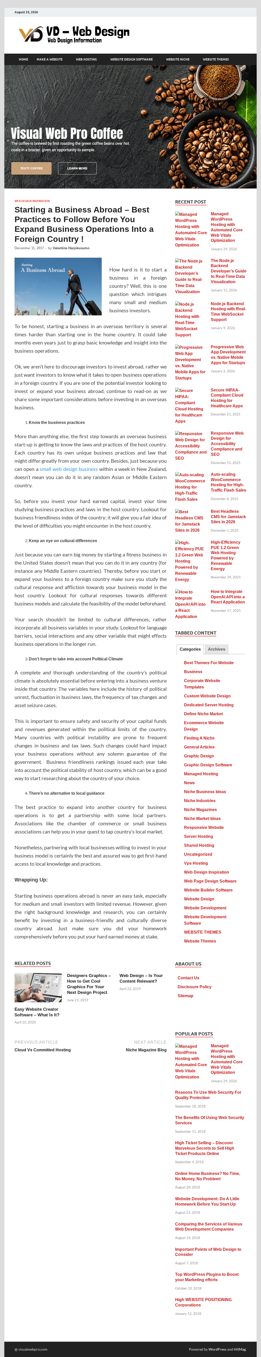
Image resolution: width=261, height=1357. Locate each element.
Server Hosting (198, 836)
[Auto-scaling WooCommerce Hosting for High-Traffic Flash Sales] (191, 475)
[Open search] (244, 59)
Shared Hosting (199, 845)
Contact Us (188, 978)
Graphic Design (199, 756)
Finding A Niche (199, 738)
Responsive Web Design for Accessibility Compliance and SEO (227, 444)
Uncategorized (198, 854)
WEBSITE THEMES (216, 59)
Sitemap (185, 996)
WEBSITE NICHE (177, 59)
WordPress (217, 1349)
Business (193, 672)
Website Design (199, 899)
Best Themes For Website (209, 663)
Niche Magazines (200, 809)
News (189, 783)
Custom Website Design (207, 696)
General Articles (199, 747)
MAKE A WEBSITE (49, 59)
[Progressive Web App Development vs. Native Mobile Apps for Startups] (191, 348)
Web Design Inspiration (32, 201)
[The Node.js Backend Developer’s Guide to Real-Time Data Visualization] (191, 261)
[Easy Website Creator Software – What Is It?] (38, 989)
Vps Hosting (196, 863)
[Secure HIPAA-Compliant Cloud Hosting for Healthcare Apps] (191, 391)
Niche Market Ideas (202, 818)
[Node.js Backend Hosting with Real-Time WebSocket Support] (191, 304)
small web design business (69, 469)
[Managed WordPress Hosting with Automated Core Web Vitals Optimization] (191, 214)
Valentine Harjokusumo (71, 248)
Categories (190, 649)
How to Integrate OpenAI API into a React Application (228, 596)
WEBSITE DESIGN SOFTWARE (131, 59)
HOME (23, 59)
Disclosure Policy (195, 987)
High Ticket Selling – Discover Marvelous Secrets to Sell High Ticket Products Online (204, 1148)
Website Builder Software (208, 890)
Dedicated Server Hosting (209, 705)
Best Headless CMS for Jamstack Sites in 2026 (228, 516)
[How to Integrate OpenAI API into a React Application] (191, 592)
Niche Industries (200, 801)
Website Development (205, 908)
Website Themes (200, 941)
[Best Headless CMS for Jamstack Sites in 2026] (191, 512)
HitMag (240, 1349)
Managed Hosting (201, 774)
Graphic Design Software (208, 765)
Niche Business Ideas (205, 792)
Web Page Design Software (210, 881)
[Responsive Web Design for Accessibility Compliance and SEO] (191, 434)
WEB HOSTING (86, 59)
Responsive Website (204, 827)
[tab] (190, 649)
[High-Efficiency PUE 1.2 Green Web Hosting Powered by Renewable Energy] (191, 543)
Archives (216, 649)
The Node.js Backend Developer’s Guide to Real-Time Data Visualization (228, 271)
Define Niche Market (203, 714)
